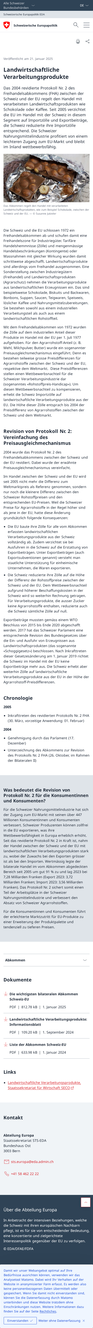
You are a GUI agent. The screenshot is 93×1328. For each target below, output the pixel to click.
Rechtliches (48, 1311)
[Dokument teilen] (87, 41)
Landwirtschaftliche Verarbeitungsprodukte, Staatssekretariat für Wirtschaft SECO (44, 1085)
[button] (85, 1202)
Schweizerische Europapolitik (36, 25)
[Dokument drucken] (78, 41)
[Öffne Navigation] (86, 25)
